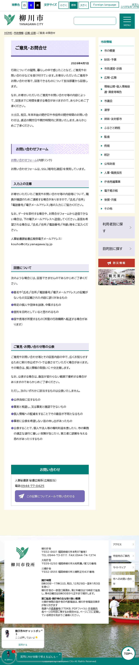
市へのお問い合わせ (122, 581)
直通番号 (56, 608)
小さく (63, 5)
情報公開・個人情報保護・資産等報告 (117, 89)
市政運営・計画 (113, 68)
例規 (107, 145)
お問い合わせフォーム (24, 160)
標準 (73, 5)
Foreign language (104, 5)
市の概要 (109, 50)
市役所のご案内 (121, 556)
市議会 (108, 101)
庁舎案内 (93, 608)
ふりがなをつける (130, 7)
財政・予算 (110, 59)
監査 (107, 136)
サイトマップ (119, 567)
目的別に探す (113, 248)
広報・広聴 (30, 33)
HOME (8, 33)
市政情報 (18, 33)
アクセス (117, 544)
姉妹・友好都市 (113, 119)
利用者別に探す (113, 227)
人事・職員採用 (113, 172)
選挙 (107, 110)
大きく (83, 5)
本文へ (135, 4)
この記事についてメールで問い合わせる (51, 496)
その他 (108, 208)
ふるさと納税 (112, 127)
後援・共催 (110, 199)
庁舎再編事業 (112, 181)
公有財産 (109, 163)
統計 (107, 154)
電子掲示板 (111, 190)
